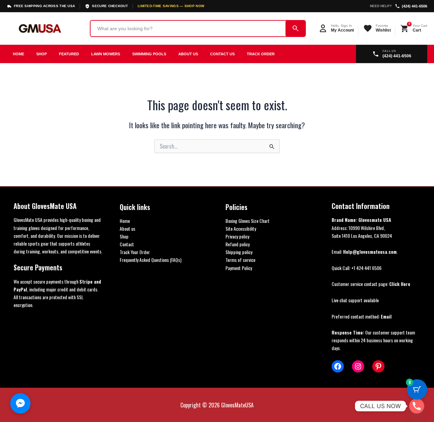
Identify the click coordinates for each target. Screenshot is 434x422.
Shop (41, 54)
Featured (69, 54)
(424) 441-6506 (414, 6)
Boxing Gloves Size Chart (247, 220)
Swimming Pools (149, 54)
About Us (188, 54)
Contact (127, 244)
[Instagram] (358, 366)
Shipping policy (238, 251)
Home (18, 54)
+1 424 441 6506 (366, 267)
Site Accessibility (240, 228)
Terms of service (240, 259)
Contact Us (222, 54)
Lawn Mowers (105, 54)
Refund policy (237, 244)
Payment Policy (238, 267)
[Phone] (416, 406)
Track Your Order (135, 251)
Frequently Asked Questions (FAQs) (150, 259)
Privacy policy (237, 236)
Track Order (261, 54)
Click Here (399, 283)
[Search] (295, 28)
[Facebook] (338, 366)
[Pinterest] (378, 366)
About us (127, 228)
